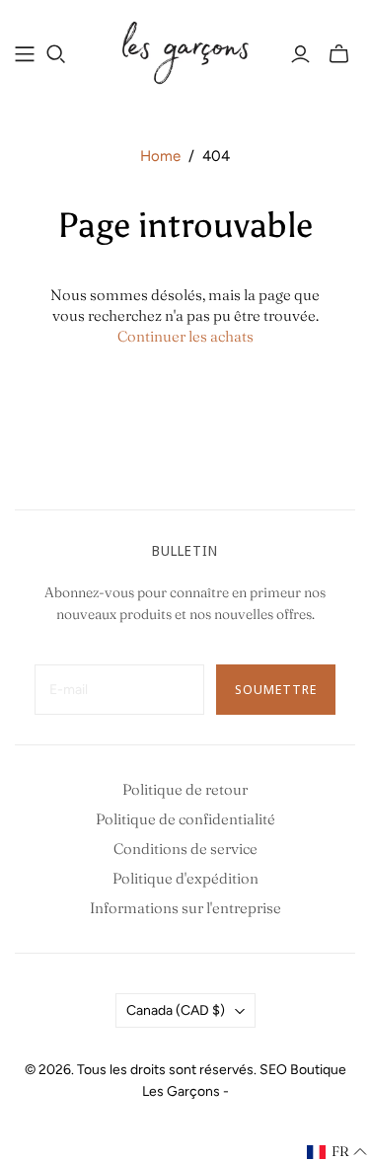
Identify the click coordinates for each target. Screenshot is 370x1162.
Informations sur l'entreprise (185, 907)
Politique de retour (185, 789)
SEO (273, 1069)
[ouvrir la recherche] (56, 54)
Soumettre (276, 689)
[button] (337, 1152)
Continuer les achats (185, 336)
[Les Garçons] (185, 51)
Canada (175, 1010)
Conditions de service (185, 848)
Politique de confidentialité (185, 819)
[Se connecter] (300, 54)
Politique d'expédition (185, 878)
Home (160, 156)
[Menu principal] (25, 54)
